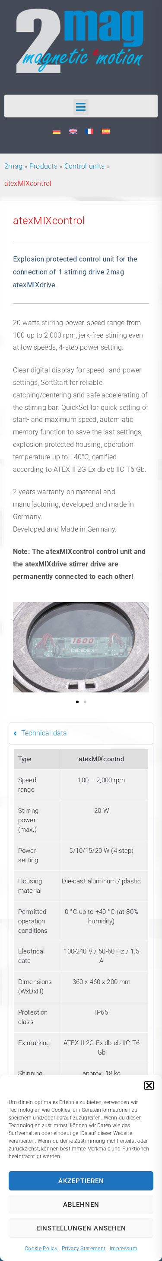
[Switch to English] (73, 131)
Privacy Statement (83, 1249)
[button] (149, 1085)
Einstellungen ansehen (81, 1228)
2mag (13, 166)
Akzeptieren (81, 1181)
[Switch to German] (56, 131)
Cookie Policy (41, 1249)
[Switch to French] (89, 131)
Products (43, 166)
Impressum (123, 1249)
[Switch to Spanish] (106, 131)
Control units (84, 166)
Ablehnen (81, 1205)
